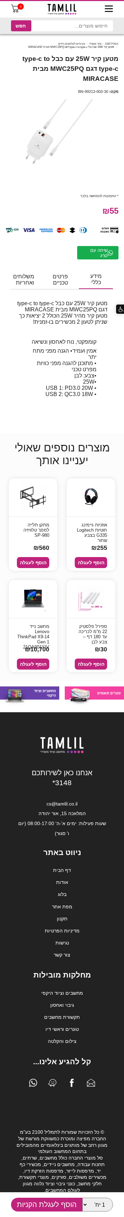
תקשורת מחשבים (62, 1017)
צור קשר (62, 955)
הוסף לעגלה (91, 562)
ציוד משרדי (95, 43)
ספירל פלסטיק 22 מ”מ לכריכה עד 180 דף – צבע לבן (93, 632)
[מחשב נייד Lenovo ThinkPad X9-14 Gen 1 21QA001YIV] (33, 599)
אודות (62, 882)
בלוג (62, 894)
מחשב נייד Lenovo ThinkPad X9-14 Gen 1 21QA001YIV (33, 632)
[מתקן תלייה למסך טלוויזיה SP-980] (33, 497)
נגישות (62, 943)
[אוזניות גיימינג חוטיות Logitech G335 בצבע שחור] (91, 497)
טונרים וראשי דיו (62, 1029)
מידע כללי (96, 279)
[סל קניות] (15, 11)
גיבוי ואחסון (62, 1005)
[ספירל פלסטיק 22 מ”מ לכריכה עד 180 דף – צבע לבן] (91, 599)
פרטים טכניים (60, 280)
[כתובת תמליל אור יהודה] (52, 1084)
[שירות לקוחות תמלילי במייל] (91, 1084)
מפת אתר (62, 906)
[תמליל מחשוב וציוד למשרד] (62, 752)
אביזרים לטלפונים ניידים (71, 43)
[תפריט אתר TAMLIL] (109, 9)
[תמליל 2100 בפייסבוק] (71, 1084)
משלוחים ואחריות (23, 280)
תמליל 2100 (111, 43)
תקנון (62, 918)
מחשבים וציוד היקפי (62, 993)
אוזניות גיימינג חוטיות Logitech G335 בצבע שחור (92, 530)
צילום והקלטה (62, 1041)
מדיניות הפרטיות (62, 930)
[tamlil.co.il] (62, 9)
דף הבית (62, 870)
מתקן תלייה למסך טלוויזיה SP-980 (36, 530)
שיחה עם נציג (98, 253)
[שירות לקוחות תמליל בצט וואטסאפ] (33, 1084)
